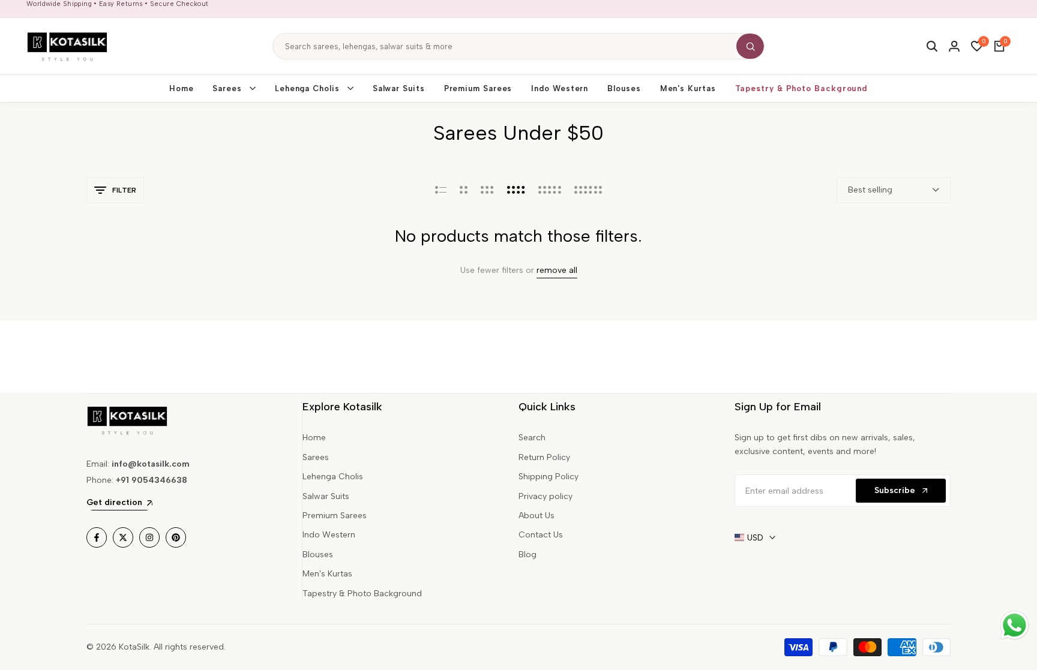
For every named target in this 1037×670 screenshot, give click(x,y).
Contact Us (540, 535)
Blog (527, 554)
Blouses (317, 554)
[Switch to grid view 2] (463, 190)
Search (532, 437)
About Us (536, 515)
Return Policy (544, 457)
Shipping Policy (548, 476)
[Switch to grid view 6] (588, 190)
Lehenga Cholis (332, 476)
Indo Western (328, 535)
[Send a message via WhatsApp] (1014, 625)
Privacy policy (545, 496)
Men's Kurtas (327, 574)
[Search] (750, 46)
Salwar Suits (325, 496)
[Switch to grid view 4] (516, 190)
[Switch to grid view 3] (487, 190)
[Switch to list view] (440, 190)
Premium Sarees (334, 515)
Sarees (315, 457)
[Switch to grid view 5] (549, 190)
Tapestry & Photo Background (362, 593)
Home (314, 437)
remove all (557, 270)
